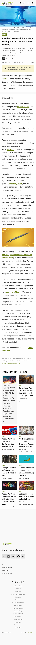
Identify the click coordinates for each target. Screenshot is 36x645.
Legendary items (15, 184)
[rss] (4, 556)
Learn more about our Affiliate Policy (11, 363)
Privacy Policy (6, 570)
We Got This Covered (18, 602)
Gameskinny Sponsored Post (8, 417)
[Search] (20, 3)
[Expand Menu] (28, 3)
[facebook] (18, 556)
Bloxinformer (18, 625)
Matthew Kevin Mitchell (26, 504)
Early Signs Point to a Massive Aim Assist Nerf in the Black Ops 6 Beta (26, 392)
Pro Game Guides (18, 586)
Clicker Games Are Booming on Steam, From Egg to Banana (26, 471)
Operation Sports (18, 614)
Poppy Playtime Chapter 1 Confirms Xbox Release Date (8, 443)
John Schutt (23, 398)
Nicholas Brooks (7, 478)
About (3, 565)
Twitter (4, 79)
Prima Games (18, 597)
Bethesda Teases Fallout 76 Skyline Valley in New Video (26, 498)
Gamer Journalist (18, 608)
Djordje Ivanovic (24, 478)
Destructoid (18, 605)
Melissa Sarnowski (8, 449)
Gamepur (18, 591)
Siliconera (18, 600)
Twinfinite (18, 589)
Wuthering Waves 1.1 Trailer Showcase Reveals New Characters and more (26, 444)
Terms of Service (7, 567)
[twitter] (13, 556)
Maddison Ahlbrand (25, 452)
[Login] (32, 3)
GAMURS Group (30, 632)
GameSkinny (18, 611)
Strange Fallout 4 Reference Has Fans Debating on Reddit (9, 471)
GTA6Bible (18, 628)
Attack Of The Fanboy (18, 594)
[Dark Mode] (24, 3)
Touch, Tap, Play (18, 619)
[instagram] (8, 556)
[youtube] (23, 556)
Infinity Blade (23, 107)
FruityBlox (18, 622)
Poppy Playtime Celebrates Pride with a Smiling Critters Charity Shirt (9, 499)
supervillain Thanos (13, 292)
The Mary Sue (18, 616)
